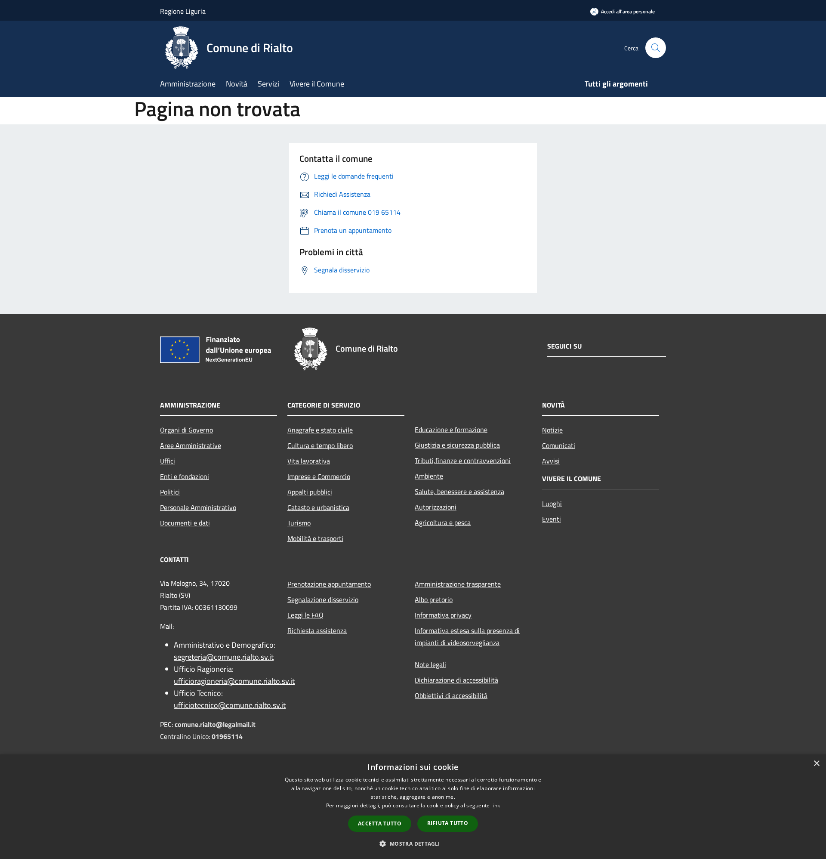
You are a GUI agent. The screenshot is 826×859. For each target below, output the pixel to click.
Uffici (167, 461)
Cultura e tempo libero (320, 445)
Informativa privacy (443, 615)
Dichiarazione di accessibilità (456, 680)
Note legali (430, 664)
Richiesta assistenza (317, 630)
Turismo (299, 523)
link (495, 805)
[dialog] (413, 806)
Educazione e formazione (451, 429)
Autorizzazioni (435, 507)
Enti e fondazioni (184, 476)
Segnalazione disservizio (322, 599)
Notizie (552, 430)
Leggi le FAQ (305, 615)
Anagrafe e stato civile (320, 430)
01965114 (227, 736)
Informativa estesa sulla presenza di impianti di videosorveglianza (467, 636)
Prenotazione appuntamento (329, 584)
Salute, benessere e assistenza (459, 491)
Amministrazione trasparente (458, 584)
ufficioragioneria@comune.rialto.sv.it (234, 681)
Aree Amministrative (190, 445)
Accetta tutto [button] (379, 823)
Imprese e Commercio (318, 476)
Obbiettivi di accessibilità (451, 695)
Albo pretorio (434, 599)
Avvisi (551, 461)
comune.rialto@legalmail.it (215, 724)
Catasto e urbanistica (318, 507)
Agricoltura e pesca (443, 522)
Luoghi (552, 503)
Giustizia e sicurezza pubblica (457, 445)
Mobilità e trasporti (315, 538)
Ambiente (429, 476)
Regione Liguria (183, 11)
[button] (413, 843)
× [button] (816, 763)
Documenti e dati (185, 523)
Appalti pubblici (309, 492)
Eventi (551, 519)
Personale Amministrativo (198, 507)
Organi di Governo (186, 430)
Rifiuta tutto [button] (447, 823)
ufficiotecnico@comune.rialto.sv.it (230, 705)
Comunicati (558, 445)
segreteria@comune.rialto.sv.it (224, 657)
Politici (170, 492)
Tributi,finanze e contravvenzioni (463, 460)
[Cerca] (655, 47)
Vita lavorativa (308, 461)
